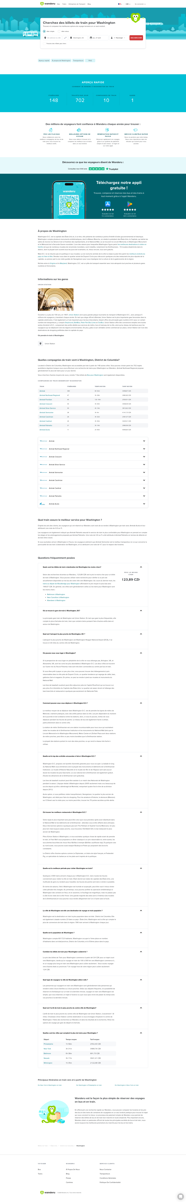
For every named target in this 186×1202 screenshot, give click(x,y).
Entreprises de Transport (77, 4)
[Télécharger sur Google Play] (129, 204)
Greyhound (69, 322)
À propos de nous (73, 1169)
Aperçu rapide (44, 60)
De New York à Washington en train (50, 1085)
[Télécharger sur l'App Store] (107, 204)
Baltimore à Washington (56, 594)
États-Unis (54, 1146)
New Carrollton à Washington (58, 597)
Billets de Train (43, 1146)
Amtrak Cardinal (46, 421)
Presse (68, 1178)
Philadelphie (48, 1044)
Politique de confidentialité (110, 1182)
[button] (120, 4)
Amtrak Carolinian (46, 417)
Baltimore (47, 1053)
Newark (46, 1058)
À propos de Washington (61, 60)
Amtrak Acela (45, 430)
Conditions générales (108, 1178)
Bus (58, 4)
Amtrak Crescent (46, 404)
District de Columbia (67, 1146)
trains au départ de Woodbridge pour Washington (61, 584)
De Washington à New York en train (127, 1085)
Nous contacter (105, 1169)
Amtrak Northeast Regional (50, 395)
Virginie (53, 263)
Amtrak (42, 391)
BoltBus (77, 322)
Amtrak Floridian (46, 399)
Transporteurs (78, 60)
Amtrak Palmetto (46, 425)
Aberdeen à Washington (56, 600)
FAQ (90, 60)
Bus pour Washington (95, 375)
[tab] (50, 32)
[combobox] (52, 37)
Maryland (63, 263)
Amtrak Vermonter (46, 412)
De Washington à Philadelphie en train (89, 1085)
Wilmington (48, 1063)
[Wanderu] (47, 4)
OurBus (101, 322)
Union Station (74, 315)
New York (47, 1049)
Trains (64, 4)
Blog (89, 4)
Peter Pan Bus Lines (88, 322)
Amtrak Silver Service (48, 408)
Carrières (69, 1182)
